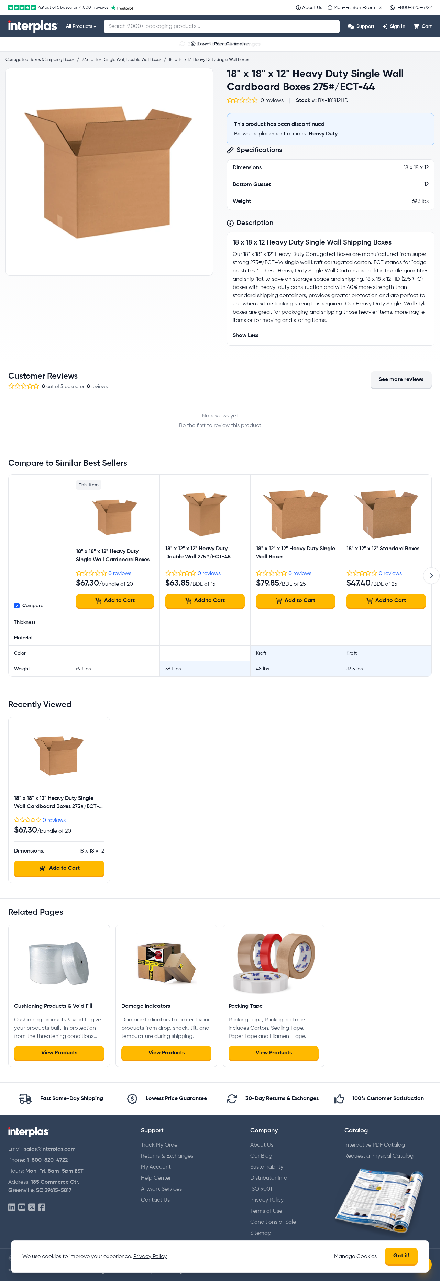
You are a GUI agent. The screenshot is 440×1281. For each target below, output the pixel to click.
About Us (261, 1145)
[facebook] (41, 1207)
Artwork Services (161, 1189)
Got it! (401, 1256)
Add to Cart (119, 601)
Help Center (156, 1178)
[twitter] (31, 1207)
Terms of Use (266, 1211)
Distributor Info (268, 1178)
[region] (109, 172)
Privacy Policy (267, 1200)
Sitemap (260, 1233)
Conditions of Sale (273, 1222)
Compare (32, 605)
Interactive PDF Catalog (374, 1145)
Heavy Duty (323, 134)
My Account (156, 1167)
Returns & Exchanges (167, 1156)
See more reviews (401, 379)
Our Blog (261, 1156)
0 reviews (119, 573)
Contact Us (155, 1200)
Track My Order (160, 1145)
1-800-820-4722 (47, 1160)
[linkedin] (11, 1207)
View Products (59, 1053)
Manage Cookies (355, 1256)
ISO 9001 (261, 1189)
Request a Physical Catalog (379, 1156)
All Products (79, 26)
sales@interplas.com (50, 1149)
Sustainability (266, 1167)
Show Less (245, 335)
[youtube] (21, 1207)
